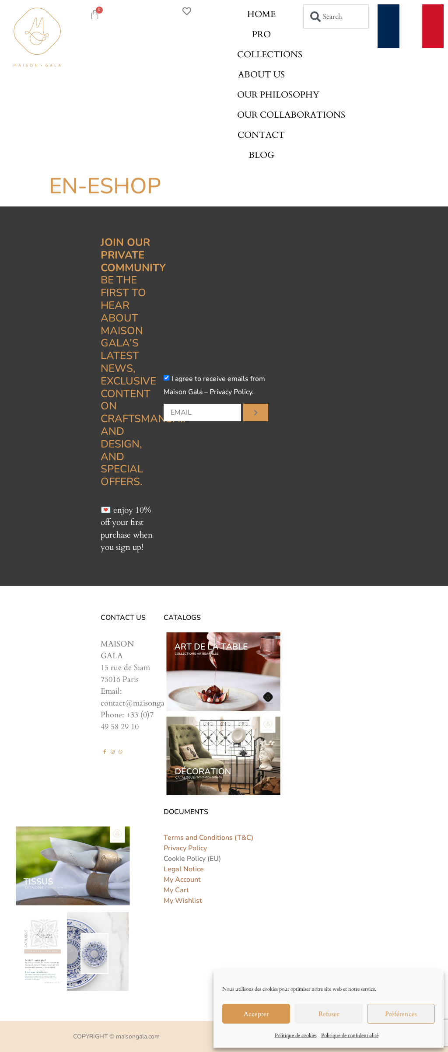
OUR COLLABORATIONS (291, 115)
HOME (261, 14)
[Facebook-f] (104, 751)
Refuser (328, 1014)
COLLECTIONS (269, 54)
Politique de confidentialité (349, 1035)
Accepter (256, 1014)
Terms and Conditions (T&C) (208, 837)
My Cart (176, 890)
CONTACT (261, 135)
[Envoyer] (255, 412)
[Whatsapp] (120, 751)
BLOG (261, 155)
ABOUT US (261, 74)
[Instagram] (112, 751)
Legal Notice (184, 869)
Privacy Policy (185, 848)
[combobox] (336, 16)
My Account (182, 879)
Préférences (401, 1014)
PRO (261, 34)
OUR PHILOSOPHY (278, 95)
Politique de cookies (296, 1035)
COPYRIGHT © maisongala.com (116, 1036)
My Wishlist (183, 900)
